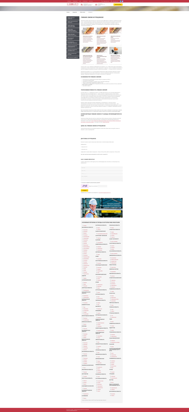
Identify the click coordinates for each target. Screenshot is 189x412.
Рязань (112, 227)
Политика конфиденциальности (71, 410)
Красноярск (100, 276)
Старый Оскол (86, 319)
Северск (112, 311)
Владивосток (100, 367)
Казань (112, 295)
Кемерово (99, 246)
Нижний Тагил (113, 261)
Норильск (99, 280)
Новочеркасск (100, 385)
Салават (85, 312)
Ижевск (112, 330)
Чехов (85, 270)
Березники (99, 362)
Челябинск (113, 360)
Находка (99, 370)
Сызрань (112, 235)
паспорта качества (106, 122)
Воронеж (85, 353)
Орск (98, 348)
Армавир (99, 269)
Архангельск (86, 295)
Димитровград (114, 336)
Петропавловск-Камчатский (102, 233)
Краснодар (99, 267)
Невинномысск (114, 285)
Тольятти (113, 237)
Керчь (99, 287)
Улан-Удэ (85, 328)
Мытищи (85, 251)
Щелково (85, 272)
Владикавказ (113, 271)
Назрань (85, 376)
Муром (85, 337)
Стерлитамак (86, 313)
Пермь (99, 361)
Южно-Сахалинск (114, 253)
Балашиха (85, 231)
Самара (112, 231)
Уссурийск (99, 372)
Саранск (99, 313)
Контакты (91, 1)
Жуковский (86, 239)
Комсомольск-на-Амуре (115, 342)
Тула (112, 315)
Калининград (86, 393)
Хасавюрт (85, 363)
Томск (112, 309)
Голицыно (85, 234)
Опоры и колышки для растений (72, 54)
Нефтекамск (86, 308)
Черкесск (99, 237)
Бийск (85, 284)
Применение (85, 1)
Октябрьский (86, 310)
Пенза (99, 356)
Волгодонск (100, 384)
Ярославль (113, 393)
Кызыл (112, 321)
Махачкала (86, 358)
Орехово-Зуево (86, 256)
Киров (99, 254)
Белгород (85, 318)
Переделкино (86, 258)
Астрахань (85, 302)
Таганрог (99, 389)
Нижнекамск (113, 300)
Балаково (113, 247)
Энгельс (112, 249)
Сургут (112, 353)
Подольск (85, 260)
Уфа (84, 307)
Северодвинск (86, 297)
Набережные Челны (114, 299)
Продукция (75, 12)
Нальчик (85, 388)
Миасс (112, 367)
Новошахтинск (100, 387)
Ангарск (85, 382)
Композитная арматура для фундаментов (72, 46)
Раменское (86, 263)
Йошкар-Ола (100, 308)
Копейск (112, 364)
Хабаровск (113, 340)
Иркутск (85, 380)
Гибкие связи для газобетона (71, 18)
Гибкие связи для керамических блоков (72, 35)
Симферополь (100, 284)
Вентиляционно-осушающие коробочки (72, 42)
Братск (85, 384)
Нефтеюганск (113, 354)
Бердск (99, 337)
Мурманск (99, 317)
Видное (85, 233)
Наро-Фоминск (86, 248)
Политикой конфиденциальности (105, 192)
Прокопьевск (100, 250)
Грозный (112, 371)
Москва (85, 225)
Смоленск (113, 275)
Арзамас (99, 324)
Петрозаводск (100, 242)
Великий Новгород (101, 330)
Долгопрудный (86, 236)
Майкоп (85, 278)
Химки (85, 268)
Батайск (99, 382)
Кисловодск (113, 283)
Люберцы (85, 250)
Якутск (112, 382)
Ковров (85, 335)
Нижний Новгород (101, 322)
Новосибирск (100, 335)
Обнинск (99, 229)
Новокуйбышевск (114, 233)
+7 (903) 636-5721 (115, 1)
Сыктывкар (99, 258)
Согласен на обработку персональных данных (91, 182)
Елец (98, 304)
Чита (84, 367)
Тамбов (112, 291)
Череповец (86, 347)
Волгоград (85, 342)
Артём (99, 368)
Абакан (112, 346)
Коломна (85, 241)
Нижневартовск (114, 356)
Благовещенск (86, 290)
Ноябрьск (113, 389)
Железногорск (100, 298)
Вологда (85, 349)
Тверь (112, 305)
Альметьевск (113, 297)
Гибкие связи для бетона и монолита (73, 22)
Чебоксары (113, 376)
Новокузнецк (100, 248)
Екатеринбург (113, 257)
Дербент (85, 359)
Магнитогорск (113, 365)
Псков (99, 376)
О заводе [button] (69, 1)
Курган (99, 292)
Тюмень (112, 325)
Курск (98, 296)
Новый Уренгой (114, 387)
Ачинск (99, 278)
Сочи (98, 272)
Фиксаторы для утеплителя (71, 38)
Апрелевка (85, 229)
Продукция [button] (75, 1)
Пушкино (85, 261)
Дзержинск (99, 326)
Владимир (85, 333)
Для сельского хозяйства (73, 57)
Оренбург (99, 346)
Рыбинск (112, 395)
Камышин (85, 346)
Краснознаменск (87, 246)
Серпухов (85, 266)
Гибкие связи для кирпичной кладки (71, 26)
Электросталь (86, 273)
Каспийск (85, 361)
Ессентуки (113, 281)
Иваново (85, 371)
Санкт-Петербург (114, 241)
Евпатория (99, 286)
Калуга (99, 227)
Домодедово (86, 238)
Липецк (99, 302)
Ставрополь (113, 280)
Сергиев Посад (86, 265)
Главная (67, 12)
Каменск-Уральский (114, 259)
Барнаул (85, 282)
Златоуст (112, 362)
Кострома (99, 263)
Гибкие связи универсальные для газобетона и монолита (72, 30)
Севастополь (113, 267)
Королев (85, 243)
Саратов (112, 245)
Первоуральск (113, 262)
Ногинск (85, 253)
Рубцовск (85, 285)
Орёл (98, 352)
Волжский (85, 344)
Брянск (85, 324)
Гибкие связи (82, 12)
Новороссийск (100, 270)
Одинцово (86, 255)
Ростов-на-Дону (100, 380)
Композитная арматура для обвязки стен (72, 50)
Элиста (85, 398)
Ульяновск (113, 334)
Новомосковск (113, 317)
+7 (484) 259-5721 (106, 1)
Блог (80, 1)
